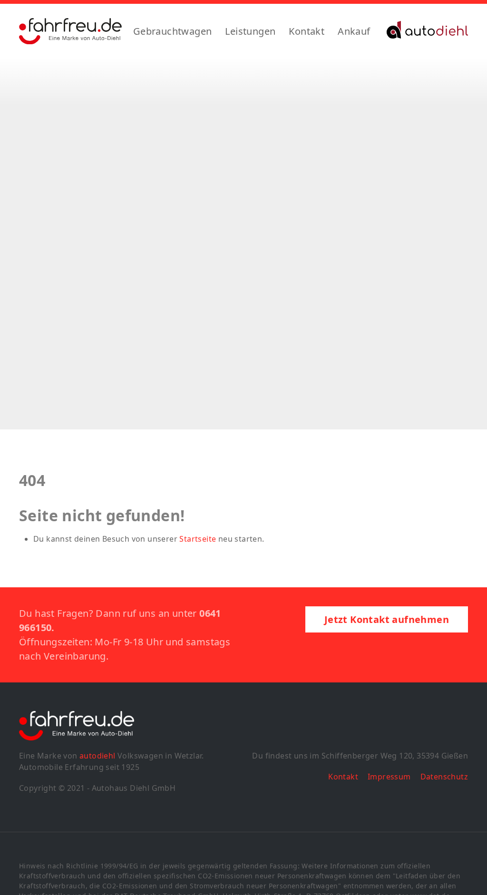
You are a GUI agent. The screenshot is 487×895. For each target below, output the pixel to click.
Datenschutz (444, 776)
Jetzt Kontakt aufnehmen (386, 619)
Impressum (389, 776)
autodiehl (97, 755)
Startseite (197, 539)
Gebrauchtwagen (172, 31)
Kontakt (306, 31)
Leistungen (250, 31)
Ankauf (354, 31)
